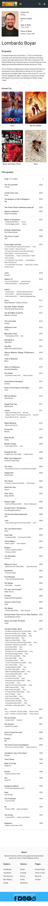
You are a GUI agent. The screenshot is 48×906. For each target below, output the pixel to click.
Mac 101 (8, 694)
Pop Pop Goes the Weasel (13, 636)
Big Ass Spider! (36, 126)
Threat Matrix (9, 541)
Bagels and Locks (11, 454)
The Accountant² (11, 185)
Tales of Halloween (12, 367)
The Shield (8, 583)
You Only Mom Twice (12, 260)
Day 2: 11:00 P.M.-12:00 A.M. (14, 714)
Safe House (9, 296)
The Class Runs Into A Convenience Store (18, 469)
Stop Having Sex (10, 689)
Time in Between (11, 359)
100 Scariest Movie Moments (15, 514)
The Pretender (10, 799)
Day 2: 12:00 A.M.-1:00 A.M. (14, 711)
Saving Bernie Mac (11, 703)
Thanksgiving (9, 336)
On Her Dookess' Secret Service (15, 247)
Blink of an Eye (10, 763)
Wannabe (8, 573)
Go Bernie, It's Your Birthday (14, 651)
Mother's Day (9, 726)
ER (5, 807)
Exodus (7, 809)
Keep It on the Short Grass (13, 685)
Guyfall (7, 256)
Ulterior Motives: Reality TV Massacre (19, 353)
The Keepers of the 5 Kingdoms (16, 199)
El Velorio (8, 552)
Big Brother (8, 649)
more (4, 80)
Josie (6, 273)
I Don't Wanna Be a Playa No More (16, 642)
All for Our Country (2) (12, 747)
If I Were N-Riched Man (12, 692)
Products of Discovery (12, 483)
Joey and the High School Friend (15, 523)
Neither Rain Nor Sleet (12, 566)
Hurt (6, 585)
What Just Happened (12, 458)
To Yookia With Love (11, 265)
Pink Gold (8, 676)
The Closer (8, 481)
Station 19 (8, 279)
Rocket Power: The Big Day (15, 508)
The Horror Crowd (11, 236)
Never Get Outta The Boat (12, 164)
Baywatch (8, 823)
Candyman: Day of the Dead (15, 753)
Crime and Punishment (12, 579)
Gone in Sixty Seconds (13, 732)
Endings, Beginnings (12, 230)
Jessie (7, 410)
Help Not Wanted (10, 412)
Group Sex (8, 429)
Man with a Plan (10, 334)
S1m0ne (7, 596)
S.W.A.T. (7, 290)
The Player (8, 373)
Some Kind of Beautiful (13, 381)
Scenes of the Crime (12, 602)
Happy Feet (8, 473)
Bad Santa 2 (9, 340)
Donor (7, 294)
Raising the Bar (10, 452)
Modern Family (10, 444)
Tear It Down (9, 759)
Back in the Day (10, 698)
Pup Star (7, 346)
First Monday (9, 577)
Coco (12, 126)
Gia (5, 778)
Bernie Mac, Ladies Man (13, 705)
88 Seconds (9, 425)
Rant (36, 164)
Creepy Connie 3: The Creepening (15, 415)
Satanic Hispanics (11, 211)
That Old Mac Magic (11, 654)
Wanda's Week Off (11, 701)
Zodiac (7, 292)
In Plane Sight (9, 610)
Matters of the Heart (11, 825)
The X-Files (8, 815)
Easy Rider (8, 658)
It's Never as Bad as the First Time (16, 631)
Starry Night (9, 446)
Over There (8, 494)
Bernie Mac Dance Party (12, 680)
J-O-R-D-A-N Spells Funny (13, 662)
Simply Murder (10, 222)
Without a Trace (10, 564)
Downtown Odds (10, 375)
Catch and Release (11, 504)
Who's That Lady (10, 656)
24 (5, 709)
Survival (7, 801)
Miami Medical (10, 423)
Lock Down (9, 696)
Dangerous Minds (11, 786)
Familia (7, 720)
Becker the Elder (10, 774)
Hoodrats (8, 537)
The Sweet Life (10, 678)
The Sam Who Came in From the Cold (17, 251)
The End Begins (10, 224)
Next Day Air (9, 438)
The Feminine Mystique (12, 788)
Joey (6, 521)
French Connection (11, 550)
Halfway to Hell (10, 327)
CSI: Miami (8, 608)
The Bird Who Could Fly (13, 313)
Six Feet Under (10, 718)
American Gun (10, 487)
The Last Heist (10, 321)
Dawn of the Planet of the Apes (16, 388)
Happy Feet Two (10, 404)
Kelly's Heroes (9, 687)
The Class (8, 467)
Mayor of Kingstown (12, 220)
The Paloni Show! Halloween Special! (19, 207)
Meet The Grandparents (12, 671)
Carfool (7, 683)
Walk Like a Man (10, 640)
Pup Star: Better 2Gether (14, 307)
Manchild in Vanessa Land (13, 645)
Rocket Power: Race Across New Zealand (21, 615)
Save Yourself (9, 281)
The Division (9, 724)
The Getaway (9, 660)
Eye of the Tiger (10, 669)
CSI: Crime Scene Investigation (16, 745)
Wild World (8, 283)
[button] (24, 179)
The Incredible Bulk (11, 674)
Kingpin (7, 548)
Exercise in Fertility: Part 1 (13, 633)
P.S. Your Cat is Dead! (12, 589)
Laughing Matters (11, 667)
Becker (7, 772)
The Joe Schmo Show (13, 529)
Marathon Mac (10, 638)
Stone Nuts (8, 647)
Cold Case (8, 535)
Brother (7, 739)
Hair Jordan (9, 665)
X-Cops (7, 817)
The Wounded (9, 556)
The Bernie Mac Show (13, 629)
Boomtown (8, 571)
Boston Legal (9, 502)
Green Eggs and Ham (12, 245)
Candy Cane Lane (11, 193)
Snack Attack (9, 417)
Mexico (7, 543)
